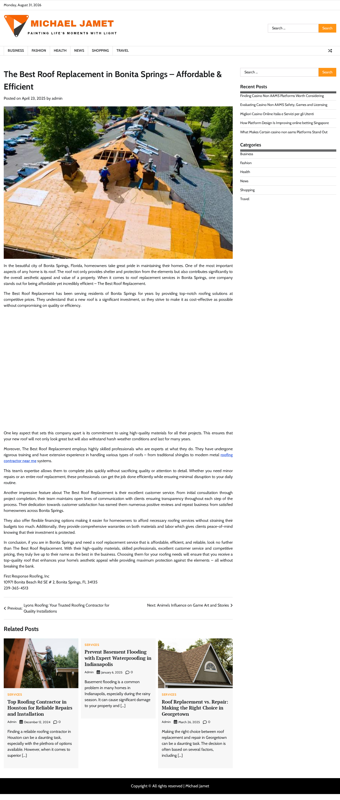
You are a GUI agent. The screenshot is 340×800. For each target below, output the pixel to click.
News (79, 50)
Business (16, 50)
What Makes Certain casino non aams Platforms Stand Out (284, 132)
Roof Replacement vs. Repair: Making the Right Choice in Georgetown (195, 708)
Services (14, 694)
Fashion (39, 50)
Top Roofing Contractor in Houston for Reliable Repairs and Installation (39, 708)
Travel (122, 50)
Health (60, 50)
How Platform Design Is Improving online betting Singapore (284, 123)
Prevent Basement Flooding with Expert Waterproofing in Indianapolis (118, 658)
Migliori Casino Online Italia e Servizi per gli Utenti (277, 114)
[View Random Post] (330, 50)
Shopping (100, 50)
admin (57, 98)
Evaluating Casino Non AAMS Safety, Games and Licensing (283, 104)
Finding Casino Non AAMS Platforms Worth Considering (282, 95)
